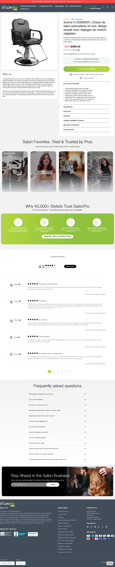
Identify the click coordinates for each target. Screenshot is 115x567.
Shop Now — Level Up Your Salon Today (57, 236)
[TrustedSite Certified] (33, 534)
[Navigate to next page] (69, 371)
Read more (60, 308)
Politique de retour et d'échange (67, 537)
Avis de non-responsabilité (65, 540)
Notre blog (61, 517)
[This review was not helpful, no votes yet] (103, 294)
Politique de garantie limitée (66, 534)
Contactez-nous (62, 514)
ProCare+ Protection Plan (65, 526)
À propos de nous (63, 511)
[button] (29, 6)
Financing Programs (63, 523)
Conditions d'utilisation (64, 546)
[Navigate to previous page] (45, 371)
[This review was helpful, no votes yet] (100, 294)
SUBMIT (52, 484)
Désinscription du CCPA (64, 552)
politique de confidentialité (65, 543)
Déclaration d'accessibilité (65, 549)
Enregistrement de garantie (65, 532)
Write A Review (70, 266)
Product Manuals (62, 529)
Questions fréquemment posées (67, 520)
